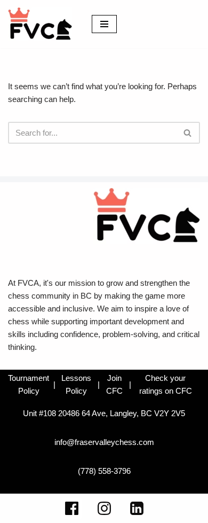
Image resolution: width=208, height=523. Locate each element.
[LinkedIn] (136, 508)
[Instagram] (104, 508)
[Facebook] (71, 508)
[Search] (188, 133)
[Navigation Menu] (104, 24)
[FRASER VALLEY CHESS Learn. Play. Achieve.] (40, 24)
